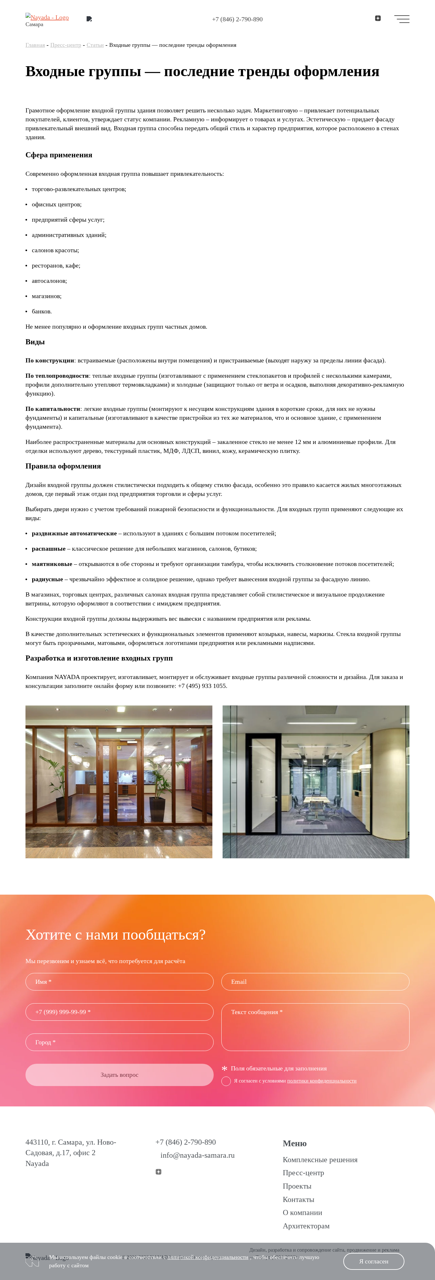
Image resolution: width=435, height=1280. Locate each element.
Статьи (95, 45)
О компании (302, 1212)
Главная (35, 45)
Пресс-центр (65, 45)
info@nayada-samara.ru (197, 1155)
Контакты (298, 1199)
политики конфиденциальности (322, 1080)
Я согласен (374, 1261)
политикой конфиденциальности (208, 1257)
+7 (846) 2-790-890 (237, 19)
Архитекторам (306, 1226)
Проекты (297, 1186)
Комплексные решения (320, 1159)
